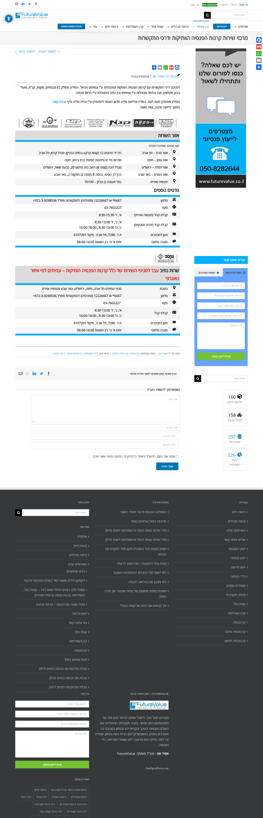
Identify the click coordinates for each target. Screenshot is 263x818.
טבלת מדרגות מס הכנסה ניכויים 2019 (63, 668)
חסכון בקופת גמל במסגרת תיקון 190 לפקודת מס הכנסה (135, 551)
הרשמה (224, 4)
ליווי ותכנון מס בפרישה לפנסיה (147, 582)
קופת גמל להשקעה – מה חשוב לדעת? (141, 563)
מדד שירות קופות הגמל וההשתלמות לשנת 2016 (135, 530)
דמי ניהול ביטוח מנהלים (73, 804)
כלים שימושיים (91, 353)
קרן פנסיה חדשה (235, 641)
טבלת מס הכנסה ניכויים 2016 (68, 678)
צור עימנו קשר (78, 622)
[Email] (258, 60)
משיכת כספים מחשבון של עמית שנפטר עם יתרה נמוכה (135, 593)
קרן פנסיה (135, 353)
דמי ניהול (26, 797)
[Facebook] (258, 39)
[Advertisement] (221, 222)
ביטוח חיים (80, 546)
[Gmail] (258, 46)
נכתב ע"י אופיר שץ (164, 76)
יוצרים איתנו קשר (235, 539)
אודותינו (82, 536)
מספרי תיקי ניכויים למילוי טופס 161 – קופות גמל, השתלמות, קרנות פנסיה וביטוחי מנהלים (54, 592)
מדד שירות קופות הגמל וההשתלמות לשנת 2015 (135, 539)
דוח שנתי (41, 797)
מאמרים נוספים (236, 585)
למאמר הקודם (47, 51)
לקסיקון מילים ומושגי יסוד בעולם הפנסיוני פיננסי (54, 580)
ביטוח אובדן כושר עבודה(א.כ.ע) (69, 790)
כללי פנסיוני (238, 576)
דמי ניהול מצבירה (77, 812)
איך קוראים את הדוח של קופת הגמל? (143, 605)
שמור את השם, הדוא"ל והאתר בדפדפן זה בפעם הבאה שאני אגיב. (133, 456)
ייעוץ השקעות (237, 549)
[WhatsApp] (258, 53)
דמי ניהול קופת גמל (51, 812)
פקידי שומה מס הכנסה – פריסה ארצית (60, 604)
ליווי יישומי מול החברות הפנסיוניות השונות (140, 572)
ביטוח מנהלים (78, 555)
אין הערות (58, 353)
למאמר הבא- (26, 51)
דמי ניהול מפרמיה (45, 804)
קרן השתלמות (78, 641)
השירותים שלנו (77, 564)
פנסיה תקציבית (236, 595)
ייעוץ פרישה (79, 613)
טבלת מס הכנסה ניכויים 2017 (68, 687)
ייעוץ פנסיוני (238, 558)
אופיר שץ (163, 353)
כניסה (234, 4)
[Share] (258, 67)
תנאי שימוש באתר (75, 659)
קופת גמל (81, 632)
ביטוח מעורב (59, 797)
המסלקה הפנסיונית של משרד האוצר (143, 512)
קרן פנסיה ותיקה (120, 353)
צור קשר (195, 4)
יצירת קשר (59, 101)
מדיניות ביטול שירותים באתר (148, 521)
